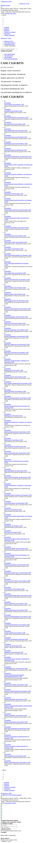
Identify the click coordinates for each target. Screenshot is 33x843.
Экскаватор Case (9, 44)
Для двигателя (8, 55)
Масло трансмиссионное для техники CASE (17, 398)
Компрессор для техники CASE (13, 370)
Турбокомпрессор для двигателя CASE (16, 668)
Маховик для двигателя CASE (13, 415)
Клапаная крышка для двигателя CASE (16, 317)
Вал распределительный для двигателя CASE (18, 156)
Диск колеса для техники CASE (13, 248)
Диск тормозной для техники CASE (15, 273)
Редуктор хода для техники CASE (14, 589)
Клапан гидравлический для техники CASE (17, 308)
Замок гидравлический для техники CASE (17, 279)
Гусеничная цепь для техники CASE (15, 235)
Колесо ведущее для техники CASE (15, 323)
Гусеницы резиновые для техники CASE (16, 227)
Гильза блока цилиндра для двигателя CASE (17, 210)
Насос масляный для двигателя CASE (15, 470)
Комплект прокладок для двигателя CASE (17, 344)
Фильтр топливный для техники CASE (16, 722)
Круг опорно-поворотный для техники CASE (18, 383)
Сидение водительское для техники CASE (17, 624)
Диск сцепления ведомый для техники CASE (18, 255)
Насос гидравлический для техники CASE (17, 453)
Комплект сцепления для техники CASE (16, 352)
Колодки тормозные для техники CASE (16, 330)
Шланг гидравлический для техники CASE (17, 762)
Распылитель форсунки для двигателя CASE (17, 572)
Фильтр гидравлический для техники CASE (17, 691)
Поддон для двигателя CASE (13, 509)
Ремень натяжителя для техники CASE (16, 610)
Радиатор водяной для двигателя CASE (16, 548)
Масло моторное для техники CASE (15, 391)
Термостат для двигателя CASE (13, 652)
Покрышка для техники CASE (13, 526)
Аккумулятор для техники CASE (14, 104)
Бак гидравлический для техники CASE (16, 117)
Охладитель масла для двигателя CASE (16, 503)
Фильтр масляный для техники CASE (15, 699)
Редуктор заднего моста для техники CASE (17, 581)
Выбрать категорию (6, 51)
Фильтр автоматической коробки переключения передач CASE (14, 675)
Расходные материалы (11, 59)
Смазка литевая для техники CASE (14, 632)
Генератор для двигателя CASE (13, 193)
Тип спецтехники (9, 43)
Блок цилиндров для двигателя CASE (15, 137)
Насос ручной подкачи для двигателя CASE (17, 477)
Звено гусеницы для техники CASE (15, 287)
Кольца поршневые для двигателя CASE (16, 336)
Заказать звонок (5, 5)
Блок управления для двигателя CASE (15, 130)
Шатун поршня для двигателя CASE (15, 756)
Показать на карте (10, 13)
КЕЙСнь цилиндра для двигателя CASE (16, 300)
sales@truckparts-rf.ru (9, 3)
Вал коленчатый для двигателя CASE (15, 150)
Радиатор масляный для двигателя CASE (16, 564)
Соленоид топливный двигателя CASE (16, 639)
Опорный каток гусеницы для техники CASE (18, 495)
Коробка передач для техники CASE (15, 377)
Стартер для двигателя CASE (13, 645)
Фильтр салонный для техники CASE (15, 715)
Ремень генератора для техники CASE (15, 603)
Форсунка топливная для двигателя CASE (17, 728)
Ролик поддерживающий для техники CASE (17, 616)
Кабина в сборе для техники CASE (14, 294)
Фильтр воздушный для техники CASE (16, 684)
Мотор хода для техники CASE (13, 440)
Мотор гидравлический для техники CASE (17, 432)
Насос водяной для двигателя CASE (15, 446)
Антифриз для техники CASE (13, 111)
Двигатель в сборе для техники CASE (15, 242)
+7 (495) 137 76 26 (23, 3)
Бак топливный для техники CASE (14, 124)
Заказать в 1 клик (6, 38)
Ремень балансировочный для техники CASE (18, 595)
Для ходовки (8, 57)
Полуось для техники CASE (12, 532)
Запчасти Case (8, 41)
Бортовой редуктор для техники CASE (16, 143)
